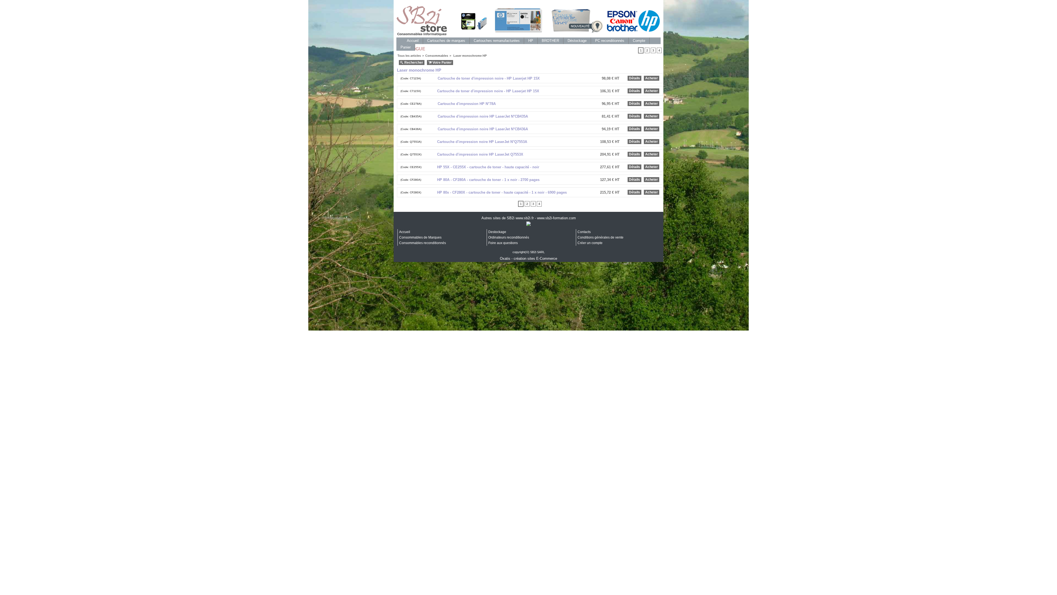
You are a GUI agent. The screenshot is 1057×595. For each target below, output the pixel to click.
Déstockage (577, 41)
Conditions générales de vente (600, 237)
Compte (639, 41)
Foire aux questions (503, 243)
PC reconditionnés (609, 41)
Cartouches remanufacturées (497, 41)
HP (530, 41)
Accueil (413, 41)
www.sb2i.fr (525, 218)
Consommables (436, 55)
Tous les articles (409, 55)
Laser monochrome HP (470, 55)
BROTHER (550, 41)
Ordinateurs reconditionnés (508, 237)
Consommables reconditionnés (422, 243)
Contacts (584, 232)
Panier (406, 47)
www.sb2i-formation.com (556, 218)
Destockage (497, 232)
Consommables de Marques (420, 237)
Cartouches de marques (446, 41)
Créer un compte (590, 243)
